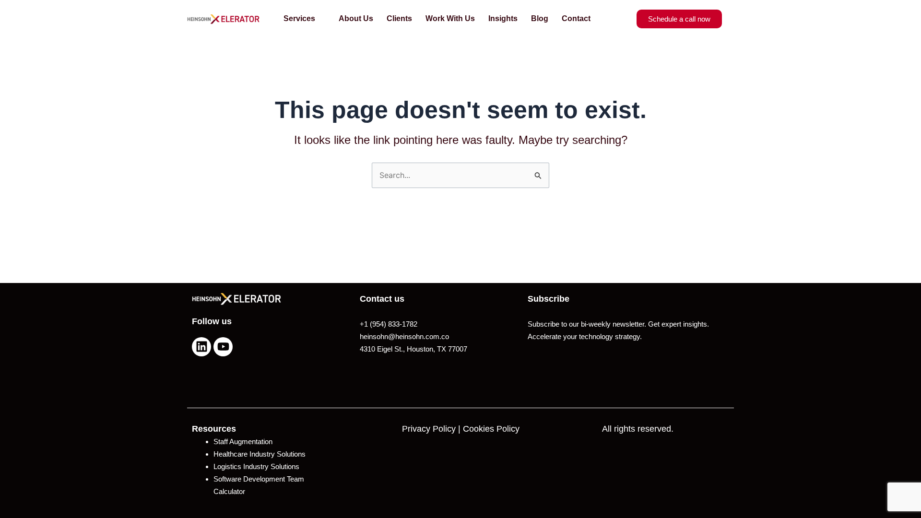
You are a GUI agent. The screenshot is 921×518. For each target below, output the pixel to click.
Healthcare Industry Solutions (259, 454)
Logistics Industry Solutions (256, 466)
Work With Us (450, 18)
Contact (576, 18)
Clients (399, 18)
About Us (356, 18)
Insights (503, 18)
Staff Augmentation (242, 441)
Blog (539, 18)
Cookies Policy (491, 429)
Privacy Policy (429, 429)
